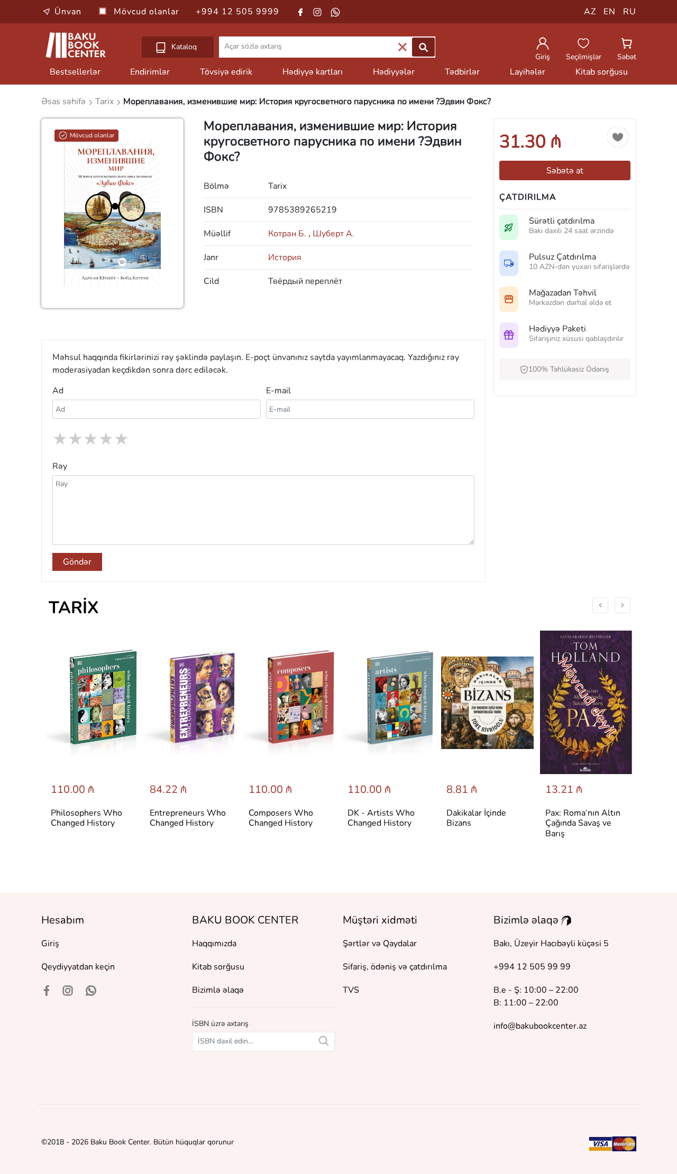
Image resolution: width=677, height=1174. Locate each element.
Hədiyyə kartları (312, 72)
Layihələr (527, 72)
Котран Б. (289, 233)
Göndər (77, 562)
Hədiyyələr (394, 72)
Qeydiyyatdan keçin (78, 967)
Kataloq (183, 47)
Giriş (50, 943)
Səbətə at (564, 171)
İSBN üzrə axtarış (220, 1024)
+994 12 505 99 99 (532, 967)
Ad (57, 390)
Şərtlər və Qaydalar (380, 943)
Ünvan (68, 11)
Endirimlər (150, 72)
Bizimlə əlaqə (218, 990)
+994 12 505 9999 (237, 11)
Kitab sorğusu (601, 72)
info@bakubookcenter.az (540, 1026)
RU (629, 11)
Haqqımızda (214, 943)
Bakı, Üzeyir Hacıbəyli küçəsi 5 (551, 943)
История (284, 257)
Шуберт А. (333, 233)
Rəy (59, 466)
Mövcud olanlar (148, 11)
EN (609, 11)
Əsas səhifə (64, 101)
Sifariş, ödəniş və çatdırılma (395, 967)
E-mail (278, 390)
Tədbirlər (462, 72)
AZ (590, 11)
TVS (351, 990)
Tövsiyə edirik (226, 72)
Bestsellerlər (75, 72)
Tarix (74, 607)
